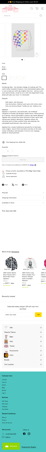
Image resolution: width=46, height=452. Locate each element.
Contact (4, 379)
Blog (3, 387)
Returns (4, 417)
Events (4, 385)
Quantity (5, 147)
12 (17, 78)
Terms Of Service (7, 422)
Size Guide (5, 409)
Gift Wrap (5, 401)
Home (3, 63)
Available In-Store (8, 203)
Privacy (4, 420)
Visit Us (4, 382)
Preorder (5, 193)
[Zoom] (37, 54)
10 (11, 78)
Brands (4, 390)
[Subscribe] (38, 314)
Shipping (4, 155)
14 (24, 78)
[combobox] (23, 15)
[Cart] (37, 8)
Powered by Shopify (29, 447)
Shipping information (9, 198)
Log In (4, 393)
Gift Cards (5, 404)
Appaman (15, 252)
